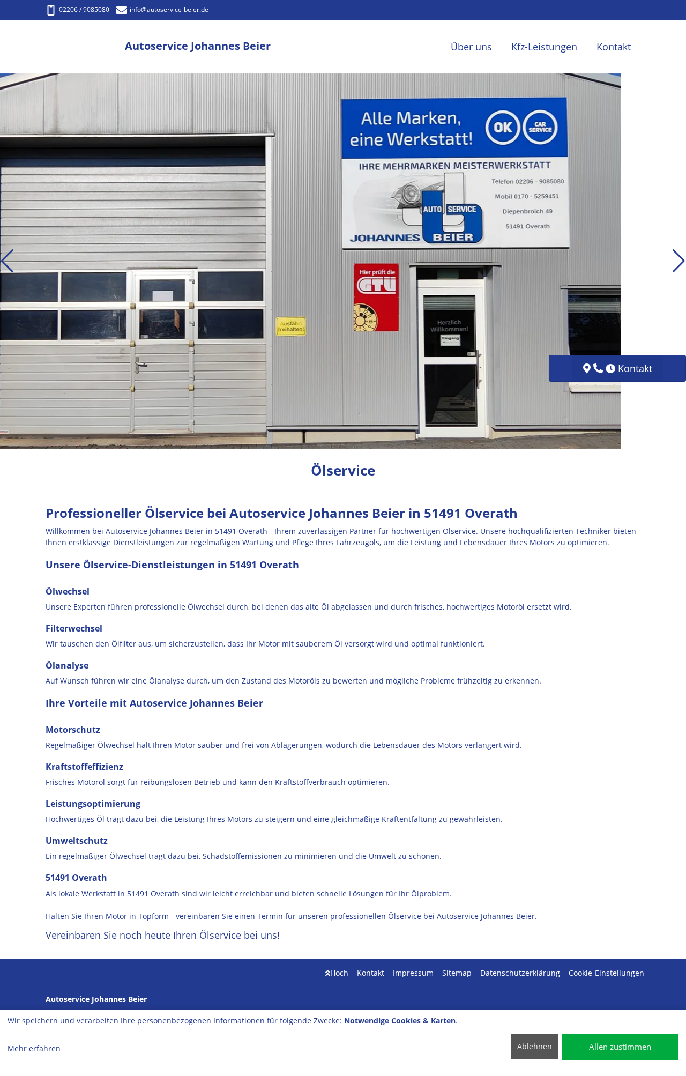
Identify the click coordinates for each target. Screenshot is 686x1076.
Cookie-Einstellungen (606, 973)
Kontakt (370, 973)
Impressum (413, 973)
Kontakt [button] (613, 46)
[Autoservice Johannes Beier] (85, 46)
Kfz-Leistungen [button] (544, 46)
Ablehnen (534, 1046)
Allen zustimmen (620, 1046)
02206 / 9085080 (84, 9)
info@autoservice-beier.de (169, 9)
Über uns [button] (471, 46)
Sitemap (457, 973)
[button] (7, 261)
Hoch (339, 973)
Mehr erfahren (34, 1048)
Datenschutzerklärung (520, 973)
